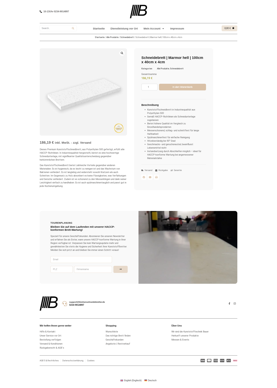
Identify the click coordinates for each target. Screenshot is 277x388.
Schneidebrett (127, 37)
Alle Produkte (112, 37)
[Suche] (73, 28)
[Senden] (120, 269)
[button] (143, 177)
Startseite (99, 28)
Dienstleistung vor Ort (124, 28)
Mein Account (152, 28)
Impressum (177, 28)
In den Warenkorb (182, 87)
